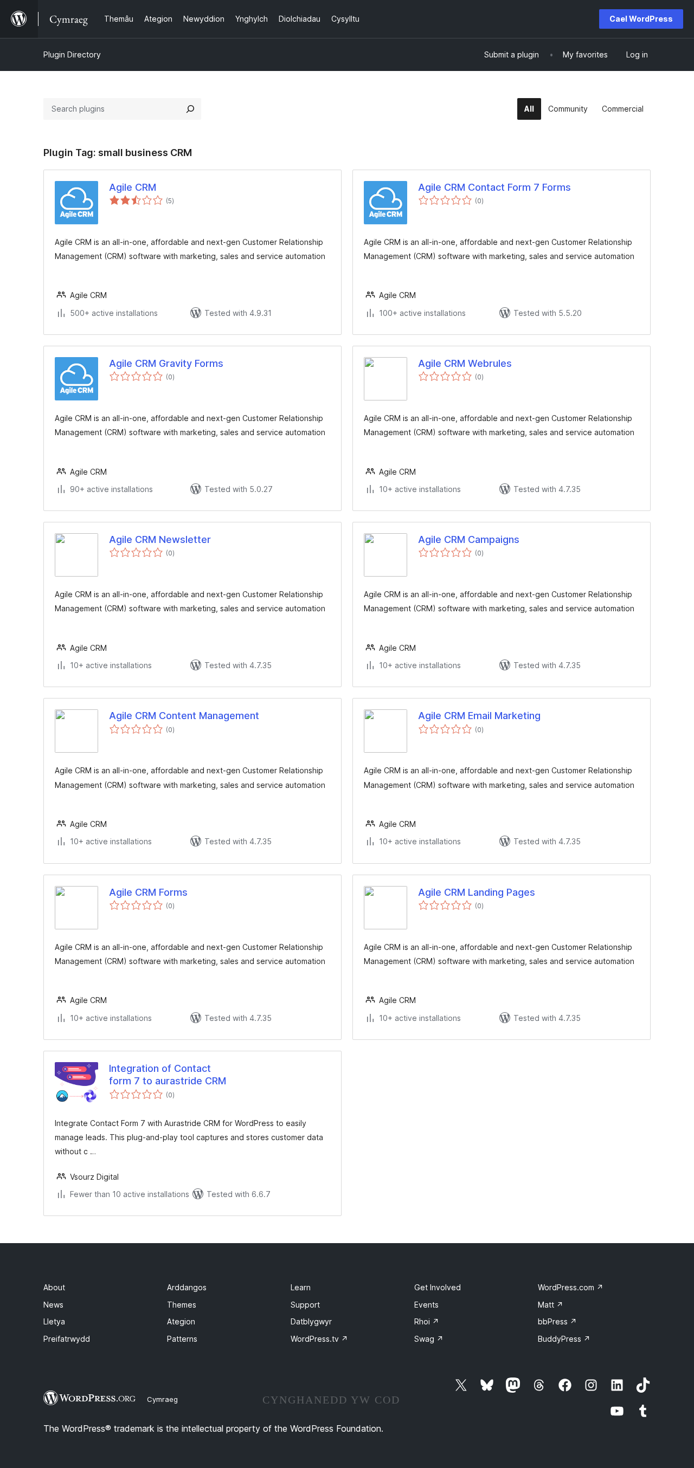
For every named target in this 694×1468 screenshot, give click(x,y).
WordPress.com (570, 1287)
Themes (181, 1304)
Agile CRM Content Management (184, 715)
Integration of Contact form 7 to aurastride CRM (167, 1075)
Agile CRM (132, 187)
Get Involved (437, 1287)
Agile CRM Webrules (465, 363)
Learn (301, 1287)
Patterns (182, 1338)
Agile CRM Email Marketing (479, 715)
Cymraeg (162, 1399)
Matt (550, 1304)
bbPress (557, 1321)
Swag (429, 1338)
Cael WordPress (641, 18)
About (54, 1287)
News (53, 1304)
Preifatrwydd (66, 1338)
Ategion (181, 1321)
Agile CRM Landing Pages (476, 892)
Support (305, 1304)
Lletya (54, 1321)
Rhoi (426, 1321)
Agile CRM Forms (148, 892)
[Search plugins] (190, 109)
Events (426, 1304)
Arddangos (187, 1287)
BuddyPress (564, 1338)
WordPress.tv (319, 1338)
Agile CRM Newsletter (160, 539)
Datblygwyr (311, 1321)
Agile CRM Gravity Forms (166, 363)
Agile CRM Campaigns (468, 539)
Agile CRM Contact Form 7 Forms (494, 187)
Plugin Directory (72, 54)
